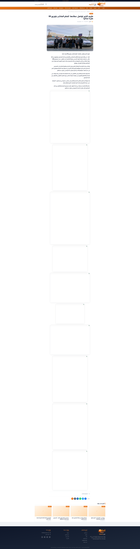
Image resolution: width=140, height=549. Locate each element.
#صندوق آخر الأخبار (85, 493)
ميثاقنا (104, 0)
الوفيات (90, 8)
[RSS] (42, 537)
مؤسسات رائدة (68, 8)
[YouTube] (45, 537)
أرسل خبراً (96, 0)
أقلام (99, 8)
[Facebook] (37, 0)
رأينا (87, 8)
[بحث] (46, 4)
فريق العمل (100, 0)
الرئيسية (92, 11)
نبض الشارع (49, 8)
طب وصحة (85, 542)
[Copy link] (72, 499)
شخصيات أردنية (75, 8)
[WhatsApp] (80, 499)
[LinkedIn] (78, 499)
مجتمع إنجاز (61, 8)
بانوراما (95, 8)
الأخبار (103, 8)
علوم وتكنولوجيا (84, 540)
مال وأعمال (85, 538)
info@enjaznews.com (45, 532)
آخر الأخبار (88, 11)
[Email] (75, 499)
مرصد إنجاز (55, 8)
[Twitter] (36, 0)
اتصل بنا (93, 0)
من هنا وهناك (82, 8)
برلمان (86, 534)
